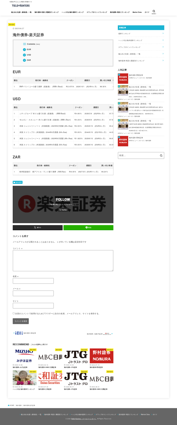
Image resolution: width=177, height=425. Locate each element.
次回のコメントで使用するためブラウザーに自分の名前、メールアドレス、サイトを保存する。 (57, 313)
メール (16, 288)
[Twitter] (63, 210)
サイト (16, 301)
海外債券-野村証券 (136, 75)
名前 (15, 276)
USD (27, 54)
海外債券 (12, 24)
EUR (27, 49)
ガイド (147, 12)
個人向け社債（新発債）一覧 (21, 12)
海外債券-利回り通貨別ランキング (47, 12)
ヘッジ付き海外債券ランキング (73, 12)
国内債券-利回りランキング (120, 12)
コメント (17, 248)
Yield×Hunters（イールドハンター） (84, 419)
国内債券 (137, 99)
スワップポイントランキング (97, 12)
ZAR (27, 60)
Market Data (137, 12)
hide (38, 44)
